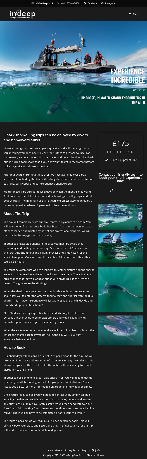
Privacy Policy (72, 450)
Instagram (110, 3)
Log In (85, 450)
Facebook (92, 3)
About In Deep (55, 450)
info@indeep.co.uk (44, 3)
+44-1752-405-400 (70, 3)
